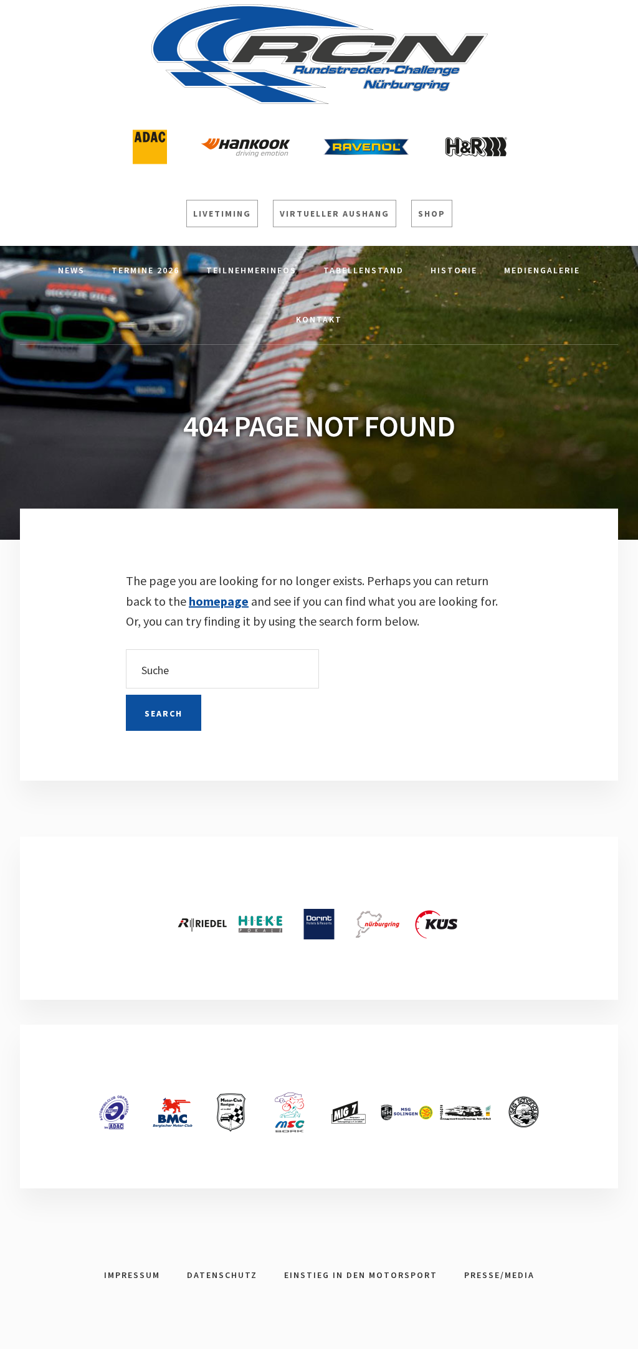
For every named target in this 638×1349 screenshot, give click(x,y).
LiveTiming (222, 213)
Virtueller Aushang (334, 213)
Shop (431, 213)
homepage (219, 601)
